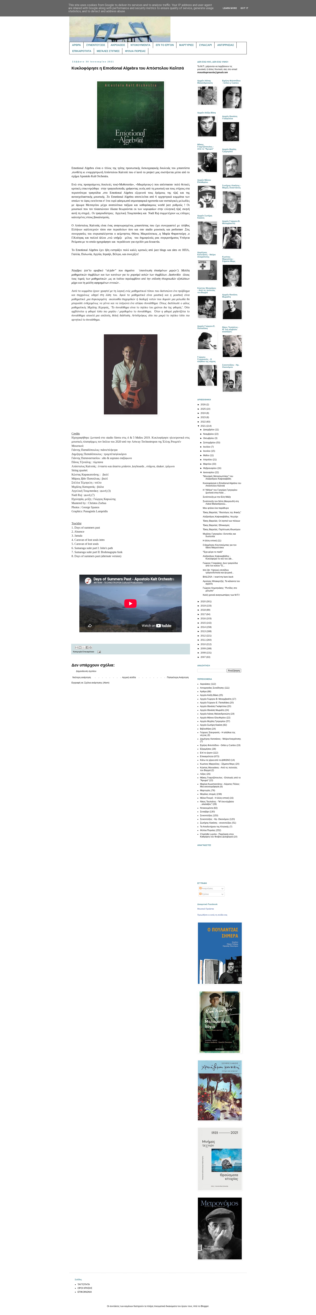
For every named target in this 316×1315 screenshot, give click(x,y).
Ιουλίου (207, 447)
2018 (203, 610)
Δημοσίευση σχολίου (86, 671)
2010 (203, 644)
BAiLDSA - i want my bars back (218, 577)
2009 (203, 648)
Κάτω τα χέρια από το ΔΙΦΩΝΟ (215, 760)
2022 (203, 421)
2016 (203, 618)
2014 (203, 627)
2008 (203, 652)
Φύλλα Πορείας (207, 830)
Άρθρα (203, 691)
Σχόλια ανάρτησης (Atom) (96, 682)
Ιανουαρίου (209, 472)
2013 (203, 631)
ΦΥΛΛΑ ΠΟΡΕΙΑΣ (135, 51)
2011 (203, 640)
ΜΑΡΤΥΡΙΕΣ (186, 45)
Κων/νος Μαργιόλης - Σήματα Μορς (217, 764)
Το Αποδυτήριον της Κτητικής (214, 826)
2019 (203, 605)
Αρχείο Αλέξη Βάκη (209, 695)
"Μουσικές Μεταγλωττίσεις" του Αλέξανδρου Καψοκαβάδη (218, 477)
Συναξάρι (204, 811)
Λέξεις (203, 774)
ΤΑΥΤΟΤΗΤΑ (84, 1284)
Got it (244, 8)
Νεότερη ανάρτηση (81, 677)
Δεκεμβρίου (209, 429)
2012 (203, 635)
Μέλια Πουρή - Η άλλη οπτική (214, 798)
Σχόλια (205, 894)
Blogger (204, 1306)
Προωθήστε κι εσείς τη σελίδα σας (212, 915)
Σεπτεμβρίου (209, 442)
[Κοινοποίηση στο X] (83, 647)
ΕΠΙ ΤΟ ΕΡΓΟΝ (165, 45)
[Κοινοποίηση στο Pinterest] (90, 647)
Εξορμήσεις (205, 749)
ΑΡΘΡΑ (76, 45)
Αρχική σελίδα (129, 677)
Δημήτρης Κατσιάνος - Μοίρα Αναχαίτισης (220, 739)
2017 (203, 614)
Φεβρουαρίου (210, 468)
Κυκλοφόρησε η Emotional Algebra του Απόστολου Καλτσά (222, 484)
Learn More (230, 8)
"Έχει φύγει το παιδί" (213, 552)
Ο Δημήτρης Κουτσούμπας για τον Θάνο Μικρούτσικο (219, 546)
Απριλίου (208, 459)
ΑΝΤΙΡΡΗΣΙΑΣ (225, 45)
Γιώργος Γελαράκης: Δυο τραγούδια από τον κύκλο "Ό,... (220, 564)
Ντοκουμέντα (206, 808)
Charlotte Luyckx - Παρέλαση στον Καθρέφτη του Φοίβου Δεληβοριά (217, 835)
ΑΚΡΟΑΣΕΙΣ (118, 45)
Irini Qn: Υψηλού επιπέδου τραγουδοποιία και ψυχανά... (218, 571)
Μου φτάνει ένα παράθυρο (216, 508)
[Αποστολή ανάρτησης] (99, 652)
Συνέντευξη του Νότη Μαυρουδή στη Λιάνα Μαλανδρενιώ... (221, 502)
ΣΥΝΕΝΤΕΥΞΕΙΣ (95, 45)
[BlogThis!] (80, 647)
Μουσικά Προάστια (205, 909)
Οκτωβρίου (209, 438)
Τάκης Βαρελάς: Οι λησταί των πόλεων (221, 521)
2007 (203, 657)
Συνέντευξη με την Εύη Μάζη (217, 497)
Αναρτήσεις (207, 888)
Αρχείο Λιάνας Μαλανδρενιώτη (215, 714)
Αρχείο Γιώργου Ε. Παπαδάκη (214, 702)
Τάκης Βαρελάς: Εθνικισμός (216, 525)
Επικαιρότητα (88, 652)
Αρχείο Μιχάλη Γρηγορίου (212, 721)
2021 (203, 426)
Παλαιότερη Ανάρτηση (178, 677)
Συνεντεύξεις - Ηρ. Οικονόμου (214, 819)
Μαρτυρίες (205, 790)
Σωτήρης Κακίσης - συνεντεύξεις (216, 823)
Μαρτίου (207, 464)
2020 (203, 601)
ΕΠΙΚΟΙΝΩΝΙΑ (85, 1292)
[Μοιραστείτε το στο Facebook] (87, 647)
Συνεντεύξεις (206, 815)
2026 (203, 404)
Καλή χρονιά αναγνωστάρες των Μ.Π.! (221, 595)
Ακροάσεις (205, 684)
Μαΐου (206, 455)
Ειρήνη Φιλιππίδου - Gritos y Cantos (218, 745)
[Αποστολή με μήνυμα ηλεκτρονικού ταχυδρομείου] (76, 647)
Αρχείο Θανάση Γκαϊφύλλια (213, 706)
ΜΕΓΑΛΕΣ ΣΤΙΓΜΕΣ (108, 51)
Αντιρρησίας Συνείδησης (212, 688)
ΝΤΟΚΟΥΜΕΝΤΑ (140, 45)
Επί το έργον (206, 753)
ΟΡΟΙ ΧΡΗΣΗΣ (85, 1288)
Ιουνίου (207, 451)
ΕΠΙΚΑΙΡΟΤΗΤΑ (81, 51)
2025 (203, 409)
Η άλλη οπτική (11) (212, 540)
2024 (203, 413)
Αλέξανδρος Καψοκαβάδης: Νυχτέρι (220, 516)
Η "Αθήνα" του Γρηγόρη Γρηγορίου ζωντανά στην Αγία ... (220, 491)
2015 (203, 623)
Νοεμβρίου (209, 434)
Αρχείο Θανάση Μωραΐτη (212, 710)
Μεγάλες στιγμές (208, 794)
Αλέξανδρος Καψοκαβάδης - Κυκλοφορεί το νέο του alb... (218, 557)
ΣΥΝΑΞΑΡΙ (205, 45)
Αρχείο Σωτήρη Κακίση (211, 725)
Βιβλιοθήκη (205, 729)
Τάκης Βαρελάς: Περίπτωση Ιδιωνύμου (221, 529)
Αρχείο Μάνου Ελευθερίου (213, 717)
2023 (203, 417)
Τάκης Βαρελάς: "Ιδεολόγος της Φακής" (222, 512)
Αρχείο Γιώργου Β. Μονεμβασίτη (216, 699)
